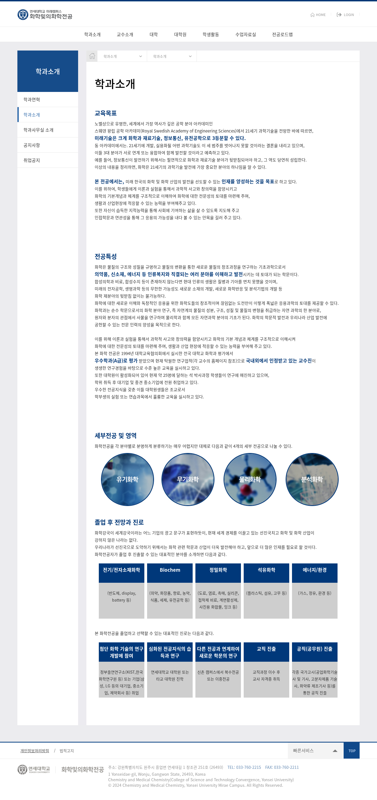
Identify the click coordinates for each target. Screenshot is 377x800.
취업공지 (31, 160)
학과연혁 (31, 99)
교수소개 (125, 34)
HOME (321, 14)
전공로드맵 (282, 34)
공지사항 (31, 145)
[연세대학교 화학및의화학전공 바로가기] (45, 13)
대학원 (180, 34)
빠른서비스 (303, 750)
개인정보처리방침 (34, 750)
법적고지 (67, 750)
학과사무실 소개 (38, 129)
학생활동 (211, 34)
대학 (154, 34)
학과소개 (92, 34)
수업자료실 (245, 34)
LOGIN (349, 14)
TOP (352, 751)
